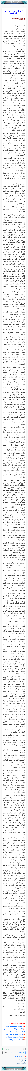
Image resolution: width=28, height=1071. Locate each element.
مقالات (24, 1060)
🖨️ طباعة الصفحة (20, 1048)
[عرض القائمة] (25, 5)
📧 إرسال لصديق (8, 1052)
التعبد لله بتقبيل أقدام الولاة (16, 1039)
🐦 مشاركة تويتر (20, 1052)
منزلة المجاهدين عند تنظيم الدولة (14, 1034)
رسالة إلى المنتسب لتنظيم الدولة (14, 1026)
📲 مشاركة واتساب (8, 1048)
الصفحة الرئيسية (21, 1063)
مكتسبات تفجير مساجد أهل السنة (14, 1037)
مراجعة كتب (23, 1061)
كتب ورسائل (22, 1059)
